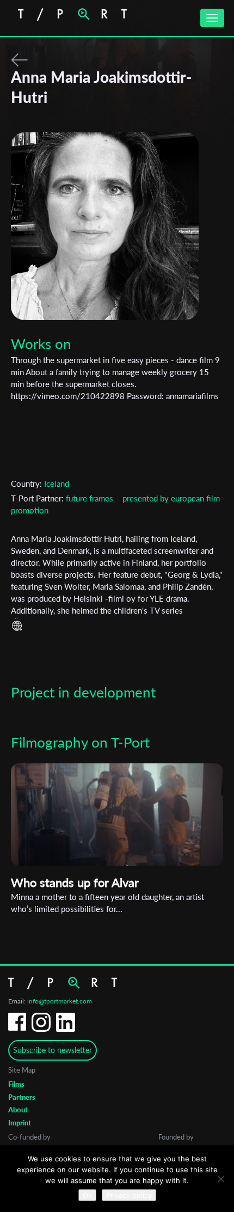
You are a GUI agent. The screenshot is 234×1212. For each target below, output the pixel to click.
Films (16, 1084)
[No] (220, 1178)
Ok (87, 1195)
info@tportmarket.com (59, 1001)
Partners (21, 1097)
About (18, 1109)
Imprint (19, 1122)
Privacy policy (129, 1195)
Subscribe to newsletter (52, 1050)
